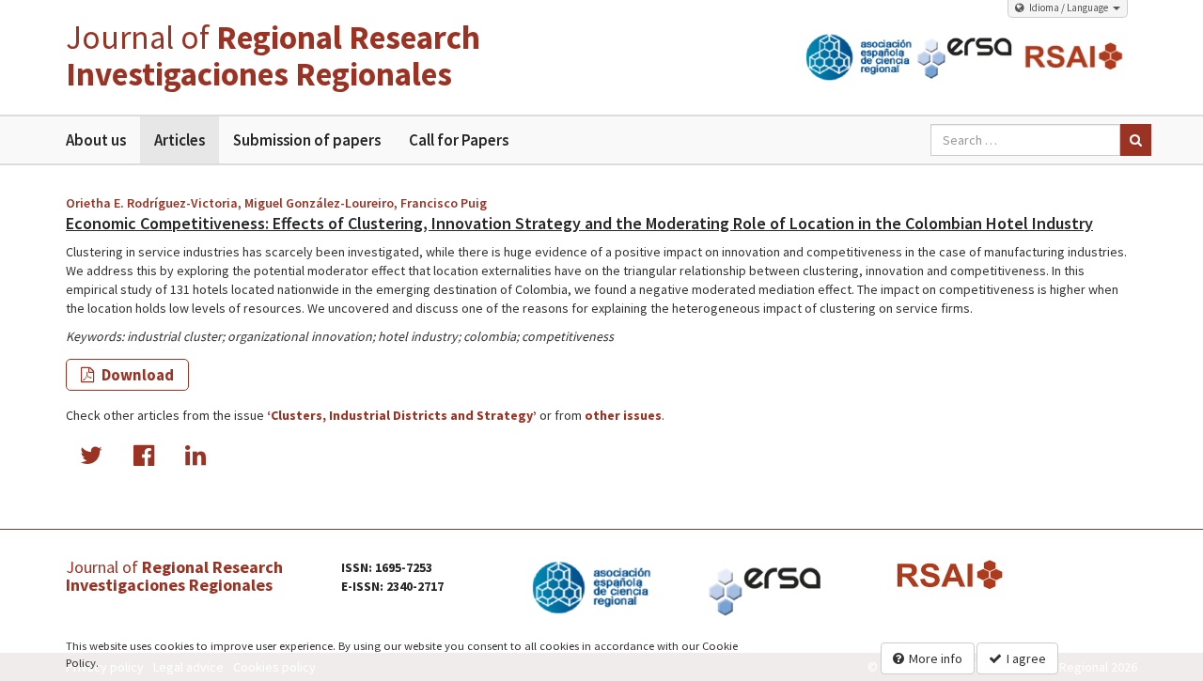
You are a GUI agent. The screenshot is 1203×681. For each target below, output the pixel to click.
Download (136, 374)
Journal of (273, 56)
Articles (179, 140)
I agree (1026, 658)
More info (935, 658)
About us (96, 140)
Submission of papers (307, 140)
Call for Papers (458, 140)
